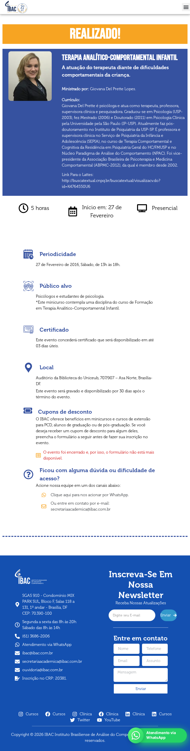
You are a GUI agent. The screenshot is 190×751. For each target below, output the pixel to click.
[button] (186, 7)
